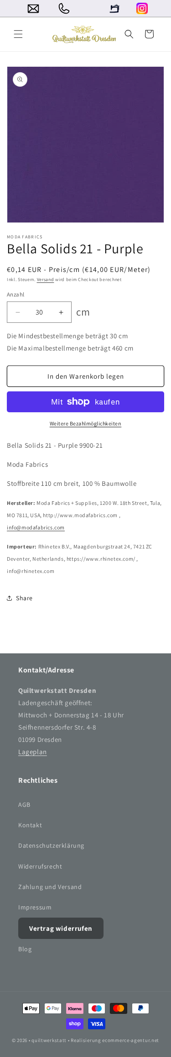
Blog (24, 949)
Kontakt (30, 825)
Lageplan (32, 751)
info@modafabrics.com (36, 527)
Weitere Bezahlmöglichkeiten (86, 423)
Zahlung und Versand (50, 887)
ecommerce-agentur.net (130, 1040)
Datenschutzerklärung (51, 845)
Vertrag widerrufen (61, 928)
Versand (45, 279)
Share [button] (24, 598)
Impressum (35, 907)
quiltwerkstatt (49, 1040)
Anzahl (15, 294)
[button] (18, 34)
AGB (24, 804)
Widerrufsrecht (40, 866)
